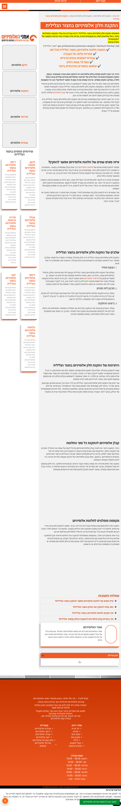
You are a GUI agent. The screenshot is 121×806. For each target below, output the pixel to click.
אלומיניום (19, 91)
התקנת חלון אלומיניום (102, 16)
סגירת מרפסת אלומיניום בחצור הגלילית (11, 223)
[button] (4, 6)
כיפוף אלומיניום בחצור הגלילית (30, 279)
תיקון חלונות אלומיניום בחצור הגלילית (30, 168)
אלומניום (19, 65)
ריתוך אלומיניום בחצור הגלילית (11, 166)
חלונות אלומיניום (86, 167)
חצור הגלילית (15, 153)
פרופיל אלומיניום (91, 278)
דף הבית (116, 16)
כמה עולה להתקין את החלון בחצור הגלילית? (93, 607)
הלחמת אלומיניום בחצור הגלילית (30, 331)
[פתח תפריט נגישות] (5, 801)
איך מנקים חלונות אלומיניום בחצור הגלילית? (92, 613)
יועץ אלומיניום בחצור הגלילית (11, 279)
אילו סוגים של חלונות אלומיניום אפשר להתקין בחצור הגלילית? (84, 601)
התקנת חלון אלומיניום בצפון (81, 16)
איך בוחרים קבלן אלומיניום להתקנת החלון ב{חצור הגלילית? (86, 619)
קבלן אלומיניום (58, 92)
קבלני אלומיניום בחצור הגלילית (30, 221)
